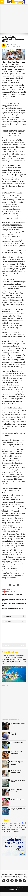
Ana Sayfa (4, 35)
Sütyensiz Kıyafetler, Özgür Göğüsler (16, 790)
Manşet (10, 35)
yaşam (16, 831)
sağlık (15, 35)
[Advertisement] (14, 19)
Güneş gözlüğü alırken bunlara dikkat (16, 752)
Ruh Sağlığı (13, 825)
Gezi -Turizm (13, 823)
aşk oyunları (22, 825)
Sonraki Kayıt (22, 645)
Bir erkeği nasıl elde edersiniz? (16, 733)
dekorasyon (4, 827)
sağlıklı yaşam (21, 829)
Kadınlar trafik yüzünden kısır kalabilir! (17, 809)
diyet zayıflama (14, 827)
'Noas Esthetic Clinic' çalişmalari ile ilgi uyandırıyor (16, 763)
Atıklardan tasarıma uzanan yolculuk (16, 771)
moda (8, 829)
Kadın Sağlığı (21, 823)
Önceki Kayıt (6, 645)
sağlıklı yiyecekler (7, 831)
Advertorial (5, 823)
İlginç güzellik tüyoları (17, 799)
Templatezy (12, 888)
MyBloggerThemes (14, 889)
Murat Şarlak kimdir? (16, 742)
